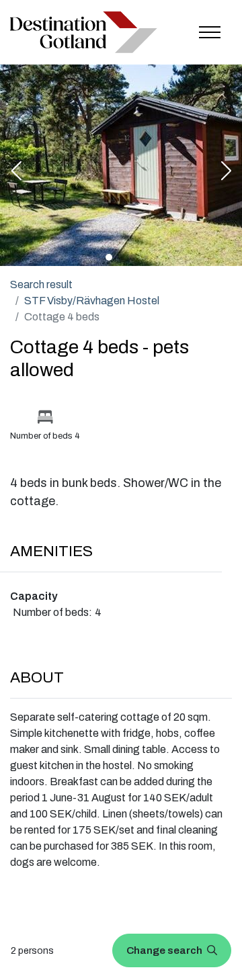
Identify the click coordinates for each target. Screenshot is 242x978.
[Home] (83, 31)
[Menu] (209, 32)
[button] (16, 172)
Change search (165, 950)
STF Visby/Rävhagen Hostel (91, 300)
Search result (41, 284)
